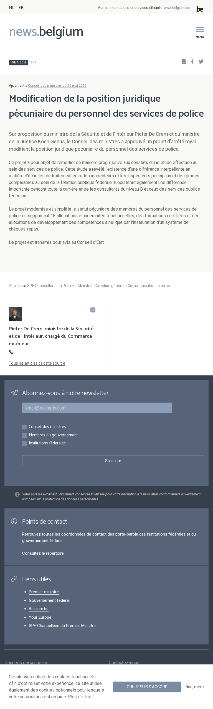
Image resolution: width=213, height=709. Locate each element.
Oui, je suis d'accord (147, 687)
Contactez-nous (124, 662)
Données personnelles (26, 662)
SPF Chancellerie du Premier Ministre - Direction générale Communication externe (98, 285)
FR (21, 7)
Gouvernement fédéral (49, 600)
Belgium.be (39, 608)
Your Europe (40, 617)
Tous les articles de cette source (37, 363)
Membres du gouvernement (53, 435)
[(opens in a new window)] (190, 61)
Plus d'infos (79, 696)
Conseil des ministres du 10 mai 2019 (57, 86)
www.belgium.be (177, 8)
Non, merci (195, 687)
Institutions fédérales (47, 443)
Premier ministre (44, 591)
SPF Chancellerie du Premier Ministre (62, 625)
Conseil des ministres (47, 427)
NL (11, 7)
